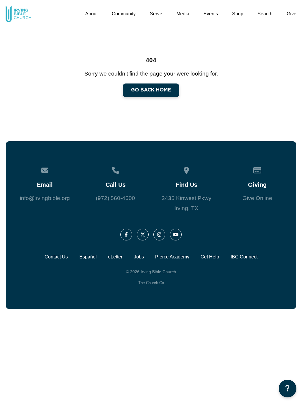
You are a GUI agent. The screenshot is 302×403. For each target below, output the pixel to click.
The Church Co (151, 283)
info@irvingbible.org (45, 198)
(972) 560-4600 (115, 198)
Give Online (257, 198)
